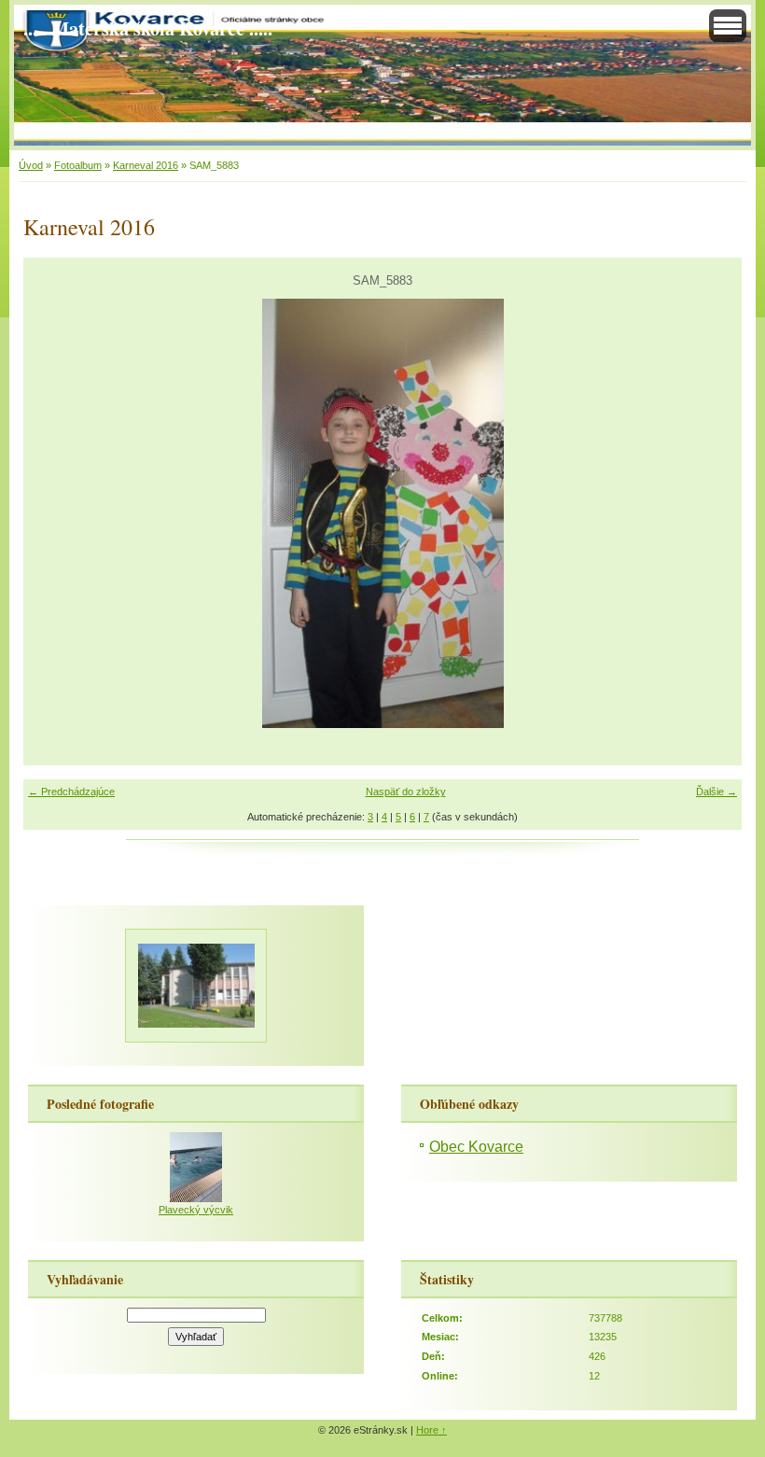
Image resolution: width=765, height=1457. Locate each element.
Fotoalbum (78, 165)
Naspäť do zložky (406, 791)
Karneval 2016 (145, 165)
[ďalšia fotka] (711, 513)
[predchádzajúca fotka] (54, 513)
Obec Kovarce (476, 1147)
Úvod (31, 165)
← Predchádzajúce (71, 791)
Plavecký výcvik (196, 1209)
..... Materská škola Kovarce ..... (147, 28)
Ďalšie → (716, 791)
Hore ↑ (431, 1430)
